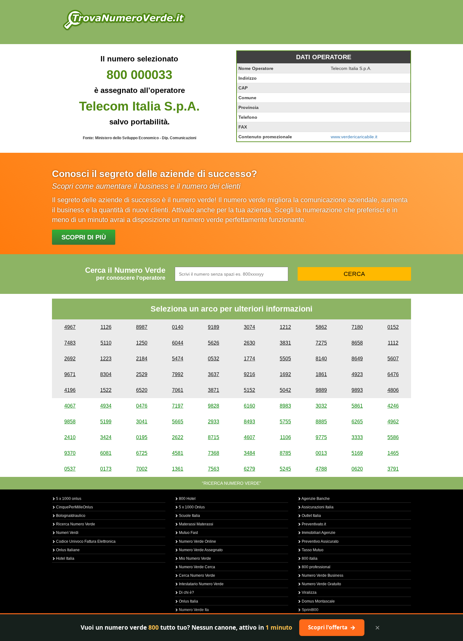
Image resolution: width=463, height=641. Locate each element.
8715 (213, 437)
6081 (105, 453)
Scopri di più (83, 237)
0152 (393, 327)
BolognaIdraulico (70, 515)
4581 (177, 453)
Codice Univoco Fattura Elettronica (85, 541)
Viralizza (309, 592)
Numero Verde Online (197, 541)
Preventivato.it (313, 524)
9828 (213, 406)
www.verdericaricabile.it (354, 136)
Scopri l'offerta (332, 627)
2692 (70, 358)
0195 (141, 437)
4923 (357, 374)
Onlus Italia (188, 601)
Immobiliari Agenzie (318, 532)
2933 (213, 421)
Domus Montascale (318, 601)
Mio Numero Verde (194, 558)
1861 (321, 374)
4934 (105, 406)
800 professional (315, 567)
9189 (213, 327)
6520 (141, 390)
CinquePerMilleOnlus (74, 507)
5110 (105, 343)
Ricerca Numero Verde (75, 524)
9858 (70, 421)
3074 (249, 327)
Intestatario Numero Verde (201, 584)
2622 (177, 437)
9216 (249, 374)
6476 (393, 374)
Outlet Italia (311, 515)
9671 (70, 374)
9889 (321, 390)
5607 (393, 358)
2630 (249, 343)
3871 (213, 390)
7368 (213, 453)
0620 (357, 469)
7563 (213, 469)
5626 (213, 343)
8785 (285, 453)
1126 (105, 327)
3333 (357, 437)
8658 (357, 343)
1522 (105, 390)
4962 (393, 421)
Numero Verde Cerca (196, 567)
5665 (177, 421)
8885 (321, 421)
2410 (70, 437)
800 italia (309, 558)
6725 (141, 453)
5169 (357, 453)
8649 (357, 358)
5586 (393, 437)
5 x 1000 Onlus (191, 507)
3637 (213, 374)
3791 (393, 469)
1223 (105, 358)
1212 (285, 327)
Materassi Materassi (195, 524)
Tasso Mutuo (312, 550)
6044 (177, 343)
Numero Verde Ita (193, 610)
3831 (285, 343)
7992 (177, 374)
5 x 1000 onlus (68, 498)
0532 (213, 358)
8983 (285, 406)
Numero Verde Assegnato (200, 550)
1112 (393, 343)
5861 (357, 406)
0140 (177, 327)
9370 (70, 453)
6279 (249, 469)
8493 (249, 421)
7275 (321, 343)
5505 (285, 358)
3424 (105, 437)
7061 (177, 390)
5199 (105, 421)
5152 (249, 390)
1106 (285, 437)
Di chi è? (186, 592)
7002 (141, 469)
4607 (249, 437)
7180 (357, 327)
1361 (177, 469)
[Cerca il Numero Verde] (124, 19)
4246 (393, 406)
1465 (393, 453)
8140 (321, 358)
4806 (393, 390)
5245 (285, 469)
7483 (70, 343)
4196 (70, 390)
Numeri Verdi (66, 532)
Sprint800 (309, 610)
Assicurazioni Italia (317, 507)
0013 (321, 453)
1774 (249, 358)
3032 (321, 406)
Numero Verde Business (322, 575)
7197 (177, 406)
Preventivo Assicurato (320, 541)
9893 (357, 390)
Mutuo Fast (188, 532)
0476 (141, 406)
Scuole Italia (189, 515)
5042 (285, 390)
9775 (321, 437)
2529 (141, 374)
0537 (70, 469)
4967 (70, 327)
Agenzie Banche (315, 498)
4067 (70, 406)
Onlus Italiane (67, 550)
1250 (141, 343)
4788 (321, 469)
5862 (321, 327)
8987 (141, 327)
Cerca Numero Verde (196, 575)
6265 (357, 421)
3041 (141, 421)
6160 (249, 406)
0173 (105, 469)
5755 (285, 421)
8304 (105, 374)
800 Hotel (187, 498)
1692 (285, 374)
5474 (177, 358)
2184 (141, 358)
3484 (249, 453)
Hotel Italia (64, 558)
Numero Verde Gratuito (321, 584)
